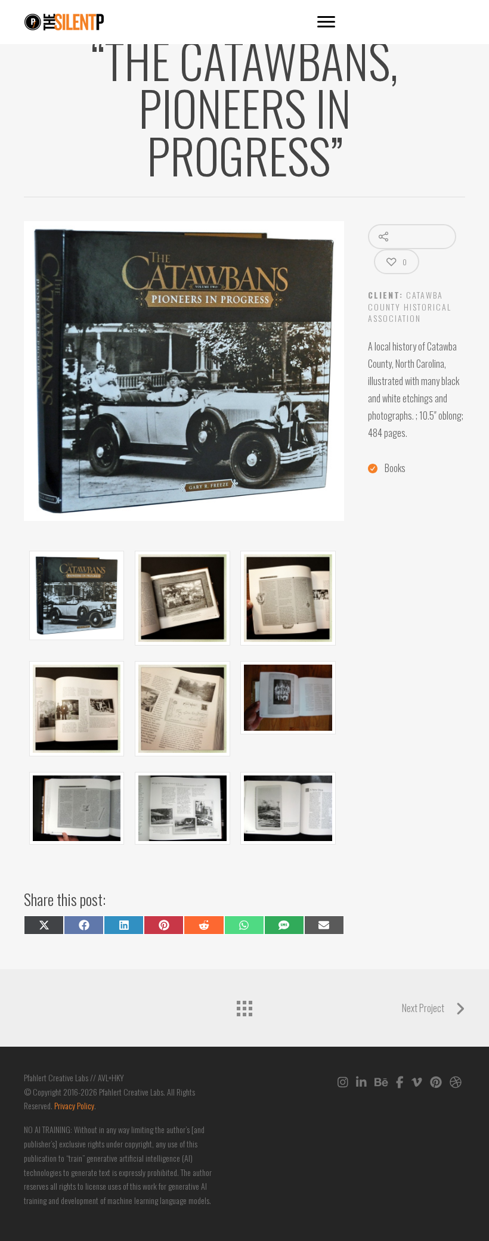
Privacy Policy (74, 1105)
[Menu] (326, 22)
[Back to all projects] (244, 1005)
